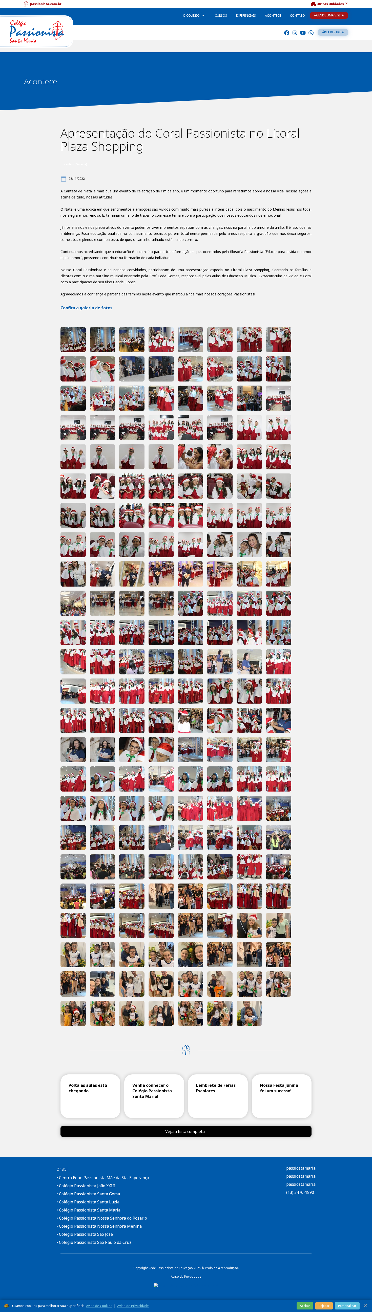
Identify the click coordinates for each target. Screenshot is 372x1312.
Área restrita (333, 32)
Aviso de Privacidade (186, 1276)
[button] (329, 4)
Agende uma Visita (329, 15)
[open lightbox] (73, 339)
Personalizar (347, 1306)
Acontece (273, 15)
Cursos (221, 15)
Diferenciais (246, 15)
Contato (297, 15)
